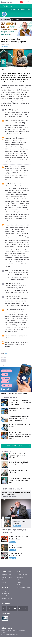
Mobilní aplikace (7, 598)
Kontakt (19, 585)
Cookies (3, 630)
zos (6, 353)
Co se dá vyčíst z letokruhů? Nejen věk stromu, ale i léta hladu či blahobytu (19, 418)
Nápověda (20, 577)
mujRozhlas (4, 366)
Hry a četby (6, 371)
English (3, 632)
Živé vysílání (6, 385)
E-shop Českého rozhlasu (12, 489)
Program (13, 9)
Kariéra (19, 582)
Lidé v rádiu (20, 580)
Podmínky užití (21, 630)
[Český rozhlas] (6, 2)
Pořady (5, 382)
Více (23, 19)
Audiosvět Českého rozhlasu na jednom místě (14, 393)
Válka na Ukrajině (7, 575)
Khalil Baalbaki (21, 68)
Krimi (4, 374)
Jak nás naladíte (22, 575)
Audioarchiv (21, 9)
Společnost (5, 19)
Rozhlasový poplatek (23, 587)
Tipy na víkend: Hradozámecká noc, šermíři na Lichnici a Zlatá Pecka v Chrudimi (20, 402)
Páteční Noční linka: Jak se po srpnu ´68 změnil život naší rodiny (19, 480)
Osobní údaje (11, 630)
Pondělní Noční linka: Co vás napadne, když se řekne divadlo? (19, 455)
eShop (4, 582)
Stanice (4, 580)
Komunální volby (7, 577)
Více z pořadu (7, 451)
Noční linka (4, 46)
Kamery (29, 9)
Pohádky (5, 378)
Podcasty (5, 596)
